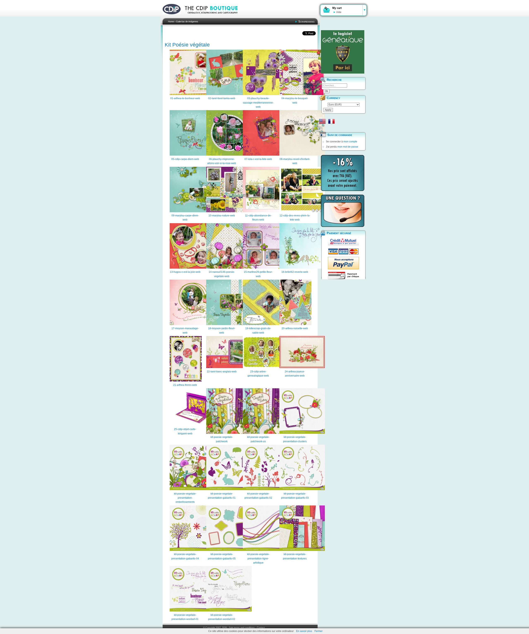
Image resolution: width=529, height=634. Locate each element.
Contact (261, 627)
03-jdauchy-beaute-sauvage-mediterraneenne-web (258, 102)
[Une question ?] (342, 211)
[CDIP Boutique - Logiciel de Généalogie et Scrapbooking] (214, 16)
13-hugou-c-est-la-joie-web (185, 272)
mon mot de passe (347, 146)
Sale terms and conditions (242, 627)
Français (331, 121)
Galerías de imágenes (187, 21)
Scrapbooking (306, 21)
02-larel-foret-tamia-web (221, 98)
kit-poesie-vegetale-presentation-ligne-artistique (258, 558)
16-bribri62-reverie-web (294, 272)
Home (171, 21)
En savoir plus (304, 631)
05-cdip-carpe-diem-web (185, 159)
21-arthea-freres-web (185, 385)
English (322, 121)
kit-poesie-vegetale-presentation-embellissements (185, 498)
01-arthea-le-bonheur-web (185, 98)
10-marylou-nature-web (222, 215)
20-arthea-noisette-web (295, 328)
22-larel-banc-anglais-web (222, 371)
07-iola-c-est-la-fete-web (258, 159)
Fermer (319, 631)
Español (322, 128)
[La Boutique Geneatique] (342, 52)
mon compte (350, 141)
